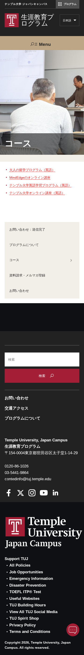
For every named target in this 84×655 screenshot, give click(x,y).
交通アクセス (16, 408)
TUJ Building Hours (27, 605)
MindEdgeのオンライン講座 (29, 177)
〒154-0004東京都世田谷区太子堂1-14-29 (41, 453)
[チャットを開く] (72, 629)
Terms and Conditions (29, 631)
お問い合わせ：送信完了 (27, 229)
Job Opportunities (26, 572)
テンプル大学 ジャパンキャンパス (26, 4)
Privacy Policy (22, 625)
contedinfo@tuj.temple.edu (28, 479)
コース (14, 260)
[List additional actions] (75, 21)
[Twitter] (20, 493)
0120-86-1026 (16, 466)
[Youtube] (44, 493)
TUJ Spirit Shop (24, 618)
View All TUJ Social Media (33, 612)
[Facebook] (9, 493)
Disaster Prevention (27, 585)
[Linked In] (55, 493)
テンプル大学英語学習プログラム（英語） (40, 185)
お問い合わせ (19, 290)
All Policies (19, 565)
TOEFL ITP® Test (25, 592)
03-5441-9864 (16, 472)
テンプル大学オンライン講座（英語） (37, 193)
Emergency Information (31, 578)
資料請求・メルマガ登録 (27, 275)
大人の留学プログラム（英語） (32, 170)
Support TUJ (16, 559)
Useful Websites (24, 598)
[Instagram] (32, 493)
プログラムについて (24, 245)
